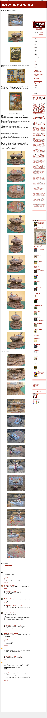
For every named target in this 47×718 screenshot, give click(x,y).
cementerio (39, 171)
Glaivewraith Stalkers (40, 176)
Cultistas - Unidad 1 (36, 135)
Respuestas (6, 577)
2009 (34, 93)
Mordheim (35, 99)
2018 (34, 48)
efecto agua (41, 139)
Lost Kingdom (42, 195)
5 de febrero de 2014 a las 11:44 (13, 633)
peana (36, 106)
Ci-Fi (33, 121)
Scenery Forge (42, 162)
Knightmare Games (36, 194)
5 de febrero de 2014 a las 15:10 (17, 605)
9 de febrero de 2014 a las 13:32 (17, 656)
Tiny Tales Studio (35, 156)
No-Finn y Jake (39, 261)
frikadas (39, 114)
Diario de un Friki (36, 260)
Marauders (43, 122)
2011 (34, 90)
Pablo (4, 598)
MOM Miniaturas (42, 135)
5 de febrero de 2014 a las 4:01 (9, 612)
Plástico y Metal (36, 266)
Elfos (39, 167)
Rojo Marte (43, 200)
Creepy (35, 143)
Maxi (4, 585)
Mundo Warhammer (36, 384)
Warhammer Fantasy (39, 110)
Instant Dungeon (40, 192)
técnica (44, 137)
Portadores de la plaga (37, 123)
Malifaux (42, 129)
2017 (34, 50)
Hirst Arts (34, 122)
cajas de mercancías (36, 128)
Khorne (44, 193)
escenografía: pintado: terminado (39, 107)
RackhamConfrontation (36, 199)
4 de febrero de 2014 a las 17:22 (17, 591)
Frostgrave (43, 109)
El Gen (44, 188)
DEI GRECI (35, 248)
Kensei (44, 160)
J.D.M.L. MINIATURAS (37, 317)
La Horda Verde (35, 383)
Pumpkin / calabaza (36, 162)
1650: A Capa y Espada (40, 165)
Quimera (40, 150)
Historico (42, 148)
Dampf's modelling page (37, 287)
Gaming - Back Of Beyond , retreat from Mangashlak (40, 325)
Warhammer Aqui (35, 385)
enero (35, 85)
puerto (34, 152)
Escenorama (34, 145)
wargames (34, 165)
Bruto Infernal (36, 138)
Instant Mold (34, 178)
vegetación (34, 104)
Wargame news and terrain (38, 221)
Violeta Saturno (37, 203)
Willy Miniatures (40, 205)
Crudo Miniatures (38, 188)
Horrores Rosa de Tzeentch (37, 168)
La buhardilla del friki (37, 269)
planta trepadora (42, 172)
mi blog (44, 123)
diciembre (36, 55)
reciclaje (34, 173)
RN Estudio (44, 198)
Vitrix (33, 171)
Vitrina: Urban (42, 182)
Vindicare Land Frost (37, 254)
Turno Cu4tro (42, 170)
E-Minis (36, 167)
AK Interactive (37, 173)
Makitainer (42, 154)
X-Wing (38, 183)
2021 (34, 44)
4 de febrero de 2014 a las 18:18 (10, 598)
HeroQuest (17, 566)
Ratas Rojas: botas (37, 76)
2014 (34, 54)
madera (38, 130)
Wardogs (40, 204)
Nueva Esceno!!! (39, 255)
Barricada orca (39, 152)
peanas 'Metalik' (41, 132)
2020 (34, 45)
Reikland (34, 200)
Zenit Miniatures (42, 146)
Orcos (34, 141)
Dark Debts (39, 143)
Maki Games (38, 154)
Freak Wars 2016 (36, 148)
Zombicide (39, 124)
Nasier (39, 155)
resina (42, 107)
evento (44, 114)
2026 (34, 38)
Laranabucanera (6, 633)
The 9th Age (40, 163)
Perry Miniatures (41, 161)
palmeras (38, 172)
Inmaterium (34, 386)
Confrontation (39, 187)
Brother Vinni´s (35, 187)
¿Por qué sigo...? (36, 140)
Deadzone (34, 118)
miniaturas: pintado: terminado (39, 102)
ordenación (34, 172)
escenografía (9, 566)
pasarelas (39, 137)
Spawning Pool (37, 181)
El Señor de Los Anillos (40, 144)
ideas (44, 105)
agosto (36, 61)
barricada (41, 151)
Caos (39, 109)
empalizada (41, 184)
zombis (43, 121)
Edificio (42, 188)
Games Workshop (13, 566)
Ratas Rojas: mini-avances (38, 81)
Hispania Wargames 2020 (39, 177)
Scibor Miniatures (38, 141)
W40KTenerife (36, 356)
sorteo (35, 208)
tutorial (35, 124)
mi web (40, 105)
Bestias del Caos (39, 166)
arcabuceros (38, 184)
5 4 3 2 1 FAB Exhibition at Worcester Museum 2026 (40, 289)
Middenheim (35, 161)
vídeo (43, 134)
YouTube (41, 183)
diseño (35, 127)
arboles (39, 127)
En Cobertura (40, 189)
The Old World (38, 170)
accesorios (36, 117)
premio (34, 133)
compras (44, 124)
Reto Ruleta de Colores (38, 200)
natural (44, 184)
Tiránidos (43, 141)
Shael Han (37, 146)
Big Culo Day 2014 (37, 78)
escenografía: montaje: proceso (38, 113)
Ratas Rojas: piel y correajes (38, 79)
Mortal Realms (35, 155)
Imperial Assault (35, 192)
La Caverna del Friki (37, 293)
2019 (34, 47)
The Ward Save (36, 299)
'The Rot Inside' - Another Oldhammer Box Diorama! (40, 346)
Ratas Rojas (39, 122)
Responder (5, 575)
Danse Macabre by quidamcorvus (39, 362)
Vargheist (36, 136)
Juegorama (41, 193)
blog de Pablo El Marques (17, 4)
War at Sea (36, 204)
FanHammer (38, 133)
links (44, 139)
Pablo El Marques (8, 591)
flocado (34, 114)
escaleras (37, 157)
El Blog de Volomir (36, 335)
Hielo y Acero (36, 275)
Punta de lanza (40, 198)
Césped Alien (38, 121)
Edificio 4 (42, 127)
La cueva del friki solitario (38, 329)
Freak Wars (41, 119)
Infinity (43, 177)
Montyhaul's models (37, 338)
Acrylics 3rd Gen (42, 173)
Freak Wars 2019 (35, 159)
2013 (34, 87)
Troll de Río (38, 134)
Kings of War (37, 178)
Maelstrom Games (42, 178)
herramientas (42, 157)
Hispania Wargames (36, 116)
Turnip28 (38, 151)
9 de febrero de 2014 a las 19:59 (17, 672)
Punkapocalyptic (35, 150)
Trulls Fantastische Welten (38, 365)
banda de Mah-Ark (35, 139)
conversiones (35, 111)
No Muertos (35, 108)
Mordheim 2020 (42, 138)
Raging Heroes (42, 199)
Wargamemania (43, 204)
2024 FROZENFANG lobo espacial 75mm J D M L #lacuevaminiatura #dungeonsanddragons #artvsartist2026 (40, 320)
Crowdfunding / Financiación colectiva (39, 112)
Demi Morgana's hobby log (38, 305)
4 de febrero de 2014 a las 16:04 (10, 585)
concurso (34, 130)
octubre (36, 58)
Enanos (44, 140)
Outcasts (36, 198)
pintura (43, 97)
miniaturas (20, 566)
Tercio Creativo (35, 163)
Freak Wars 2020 (35, 176)
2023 (34, 41)
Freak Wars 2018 (39, 145)
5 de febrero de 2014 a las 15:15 (17, 625)
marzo (36, 68)
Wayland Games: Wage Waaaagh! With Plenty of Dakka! (40, 223)
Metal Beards (38, 149)
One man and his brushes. (38, 323)
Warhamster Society (37, 311)
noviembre (36, 57)
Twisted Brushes (36, 350)
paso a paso (43, 102)
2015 (34, 53)
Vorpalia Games (41, 203)
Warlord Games (35, 205)
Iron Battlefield (37, 193)
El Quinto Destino (36, 189)
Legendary (34, 195)
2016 (34, 51)
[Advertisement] (15, 700)
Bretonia (43, 152)
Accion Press (5, 566)
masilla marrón (37, 125)
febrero (36, 70)
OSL (34, 198)
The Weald (37, 182)
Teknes (33, 182)
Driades (41, 140)
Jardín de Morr (40, 160)
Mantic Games (43, 116)
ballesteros (44, 205)
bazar (36, 171)
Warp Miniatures (34, 183)
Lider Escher (35, 267)
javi (4, 612)
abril (35, 67)
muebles (43, 171)
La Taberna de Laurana (41, 194)
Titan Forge (40, 156)
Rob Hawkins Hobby (37, 281)
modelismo (23, 566)
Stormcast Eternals (42, 181)
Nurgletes (43, 149)
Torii (39, 182)
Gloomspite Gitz (43, 167)
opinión (35, 137)
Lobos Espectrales (38, 195)
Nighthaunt (42, 155)
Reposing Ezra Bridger (40, 282)
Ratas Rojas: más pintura (38, 71)
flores (44, 151)
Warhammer (41, 136)
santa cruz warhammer (37, 344)
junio (35, 64)
